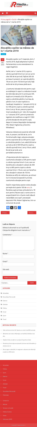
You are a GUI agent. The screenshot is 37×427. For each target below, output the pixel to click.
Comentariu (7, 234)
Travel (4, 319)
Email (5, 261)
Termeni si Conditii (8, 408)
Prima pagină (5, 19)
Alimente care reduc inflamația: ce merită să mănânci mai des (19, 335)
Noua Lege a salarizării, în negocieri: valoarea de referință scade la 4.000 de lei (19, 350)
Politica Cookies (7, 412)
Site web (6, 269)
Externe (5, 301)
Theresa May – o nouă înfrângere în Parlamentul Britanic (6, 213)
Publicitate (6, 395)
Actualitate (6, 293)
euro (28, 187)
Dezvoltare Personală (9, 297)
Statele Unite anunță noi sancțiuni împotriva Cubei (17, 340)
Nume (5, 253)
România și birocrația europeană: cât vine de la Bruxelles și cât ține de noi (19, 344)
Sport (4, 316)
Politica (5, 308)
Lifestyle (5, 304)
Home (4, 415)
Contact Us (6, 401)
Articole (5, 404)
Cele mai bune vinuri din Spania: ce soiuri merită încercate (19, 330)
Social (14, 19)
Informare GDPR (7, 419)
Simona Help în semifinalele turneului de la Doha (32, 213)
